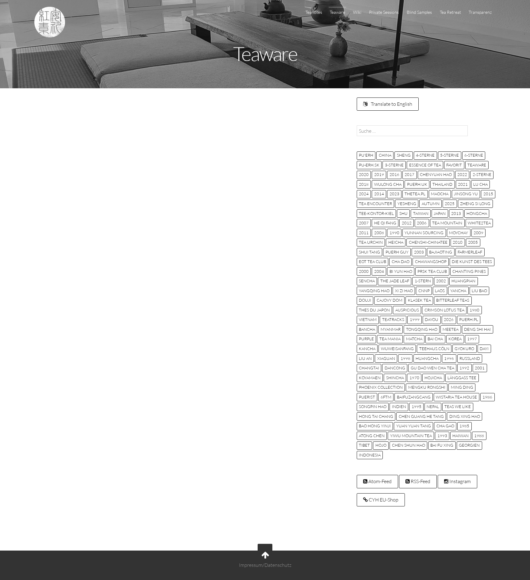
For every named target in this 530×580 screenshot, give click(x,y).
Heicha (395, 242)
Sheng (404, 155)
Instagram (459, 481)
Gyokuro (464, 348)
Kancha (367, 348)
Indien (399, 406)
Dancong (395, 367)
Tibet (364, 445)
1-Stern (423, 280)
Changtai (369, 367)
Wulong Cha (387, 184)
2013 (456, 213)
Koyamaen (370, 377)
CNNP (424, 290)
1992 (464, 367)
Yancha (458, 290)
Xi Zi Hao (404, 290)
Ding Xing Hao (464, 416)
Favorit (454, 164)
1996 (449, 358)
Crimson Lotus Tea (444, 309)
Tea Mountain (447, 222)
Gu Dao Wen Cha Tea (432, 367)
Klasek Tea (419, 300)
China (385, 155)
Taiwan (420, 213)
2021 (463, 184)
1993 (442, 435)
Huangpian (463, 280)
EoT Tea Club (372, 261)
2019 (379, 174)
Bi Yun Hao (401, 271)
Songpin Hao (372, 406)
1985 (464, 425)
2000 (364, 271)
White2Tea (479, 222)
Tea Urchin (371, 242)
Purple (366, 338)
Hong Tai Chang (376, 416)
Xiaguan (386, 358)
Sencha (367, 280)
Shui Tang (369, 252)
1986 (487, 397)
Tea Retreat (450, 12)
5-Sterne (449, 155)
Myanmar (391, 329)
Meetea (451, 329)
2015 (488, 193)
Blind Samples (419, 12)
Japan (440, 213)
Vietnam (368, 319)
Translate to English (391, 104)
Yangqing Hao (374, 290)
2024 (364, 193)
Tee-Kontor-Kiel (376, 213)
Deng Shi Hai (477, 329)
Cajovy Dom (389, 300)
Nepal (433, 406)
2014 (379, 193)
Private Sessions (384, 12)
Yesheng (407, 203)
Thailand (442, 184)
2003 (419, 252)
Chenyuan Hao (436, 174)
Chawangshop (431, 261)
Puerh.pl (468, 319)
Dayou (431, 319)
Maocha (439, 193)
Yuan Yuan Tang (413, 425)
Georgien (469, 445)
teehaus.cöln (434, 348)
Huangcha (427, 358)
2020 (364, 174)
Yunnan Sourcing (424, 232)
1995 (416, 406)
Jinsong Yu (466, 193)
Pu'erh (366, 155)
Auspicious (407, 309)
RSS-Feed (420, 481)
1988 (479, 435)
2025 (450, 203)
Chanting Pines (469, 271)
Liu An (365, 358)
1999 (415, 319)
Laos (440, 290)
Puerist (367, 397)
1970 (414, 377)
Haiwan (460, 435)
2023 (394, 193)
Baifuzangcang (414, 397)
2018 (364, 184)
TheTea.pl (415, 193)
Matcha (414, 338)
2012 (407, 222)
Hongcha (477, 213)
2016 (394, 174)
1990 (394, 232)
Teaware (337, 12)
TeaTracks (393, 319)
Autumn (431, 203)
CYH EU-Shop (383, 500)
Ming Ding (462, 387)
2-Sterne (482, 174)
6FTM (386, 397)
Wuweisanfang (397, 348)
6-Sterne (473, 155)
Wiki (357, 12)
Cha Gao (445, 425)
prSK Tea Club (432, 271)
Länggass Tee (461, 377)
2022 (462, 174)
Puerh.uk (417, 184)
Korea (455, 338)
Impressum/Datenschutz (265, 565)
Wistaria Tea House (456, 397)
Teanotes (313, 12)
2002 (441, 280)
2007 (364, 222)
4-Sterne (425, 155)
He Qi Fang (385, 222)
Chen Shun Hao (408, 445)
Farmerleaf (470, 252)
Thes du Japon (374, 309)
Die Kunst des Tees (472, 261)
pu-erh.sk (369, 164)
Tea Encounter (375, 203)
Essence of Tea (425, 164)
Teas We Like (457, 406)
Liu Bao (479, 290)
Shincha (395, 377)
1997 (472, 338)
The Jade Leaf (394, 280)
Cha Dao (400, 261)
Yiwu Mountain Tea (411, 435)
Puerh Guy (397, 252)
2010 (458, 242)
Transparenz (480, 12)
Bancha (367, 329)
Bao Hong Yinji (375, 425)
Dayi (484, 348)
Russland (469, 358)
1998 (405, 358)
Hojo (380, 445)
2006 (422, 222)
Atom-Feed (379, 481)
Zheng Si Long (475, 203)
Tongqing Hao (421, 329)
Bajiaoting (440, 252)
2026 (449, 319)
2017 (409, 174)
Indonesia (370, 454)
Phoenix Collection (381, 387)
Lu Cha (480, 184)
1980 (474, 309)
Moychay (458, 232)
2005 (473, 242)
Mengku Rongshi (426, 387)
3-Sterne (394, 164)
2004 (379, 271)
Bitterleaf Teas (452, 300)
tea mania (390, 338)
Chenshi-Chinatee (428, 242)
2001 (480, 367)
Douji (365, 300)
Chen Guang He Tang (421, 416)
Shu (403, 213)
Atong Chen (372, 435)
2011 (364, 232)
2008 (379, 232)
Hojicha (433, 377)
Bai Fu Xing (441, 445)
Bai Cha (435, 338)
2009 (478, 232)
